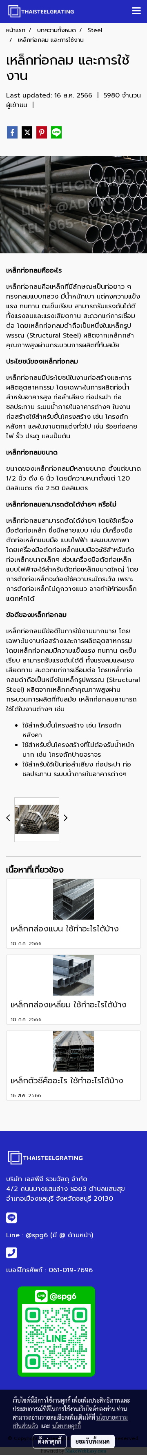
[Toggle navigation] (136, 11)
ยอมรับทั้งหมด (93, 1441)
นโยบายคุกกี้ (66, 1425)
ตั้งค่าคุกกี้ (49, 1441)
